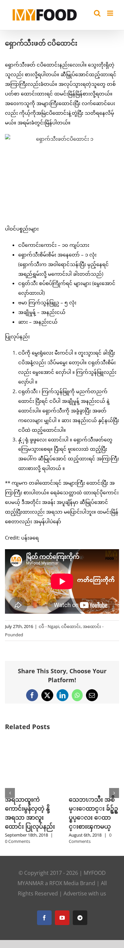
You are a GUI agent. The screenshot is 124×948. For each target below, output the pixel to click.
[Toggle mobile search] (97, 13)
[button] (10, 793)
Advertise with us (84, 893)
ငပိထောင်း (71, 626)
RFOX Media (64, 883)
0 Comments (17, 841)
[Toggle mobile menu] (110, 13)
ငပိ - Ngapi (49, 626)
